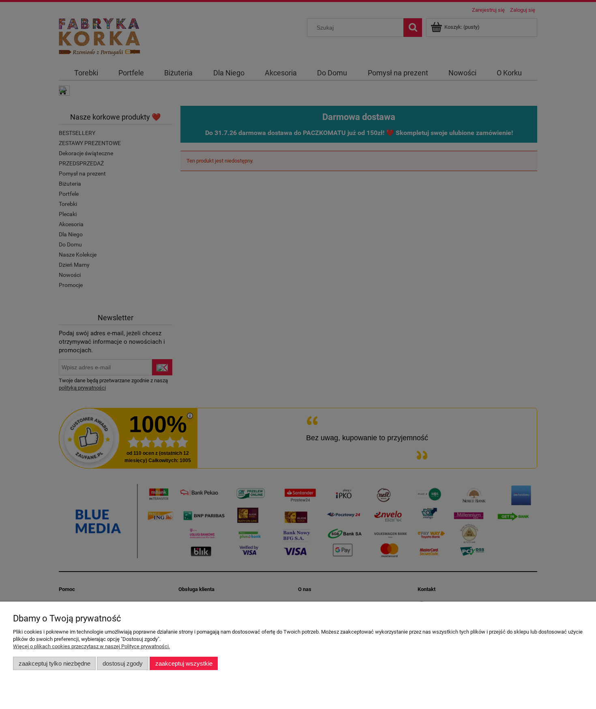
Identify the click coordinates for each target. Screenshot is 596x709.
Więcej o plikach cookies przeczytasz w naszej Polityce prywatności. (91, 646)
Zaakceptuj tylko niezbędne (54, 663)
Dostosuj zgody (123, 663)
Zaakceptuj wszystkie (183, 663)
